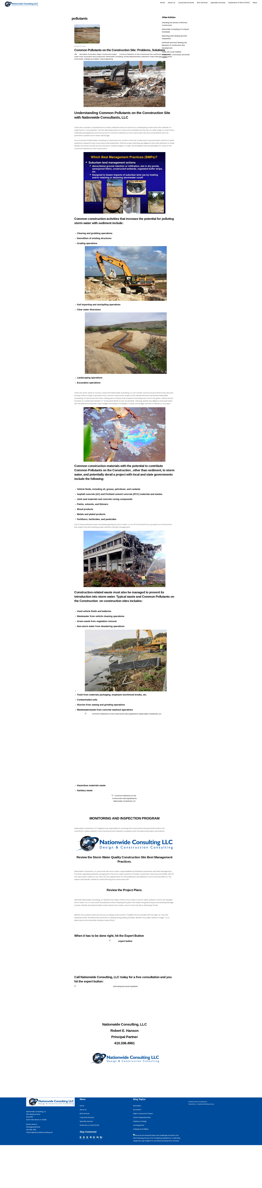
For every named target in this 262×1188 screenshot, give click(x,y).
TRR (75, 54)
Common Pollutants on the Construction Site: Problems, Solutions (119, 50)
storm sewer (167, 57)
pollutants (145, 57)
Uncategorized (138, 1125)
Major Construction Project (107, 54)
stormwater (78, 59)
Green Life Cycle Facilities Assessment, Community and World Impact (175, 54)
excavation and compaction (94, 57)
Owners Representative (132, 57)
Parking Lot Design (140, 1121)
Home (162, 2)
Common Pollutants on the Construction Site (136, 54)
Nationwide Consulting (114, 57)
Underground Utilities (140, 1129)
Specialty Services (218, 2)
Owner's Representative (142, 1117)
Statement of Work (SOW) (239, 2)
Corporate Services (186, 2)
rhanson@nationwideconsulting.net (39, 1132)
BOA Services (202, 2)
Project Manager (156, 57)
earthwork (157, 54)
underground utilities (91, 59)
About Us (171, 2)
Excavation (92, 54)
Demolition (84, 54)
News (255, 2)
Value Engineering (106, 59)
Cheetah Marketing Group (205, 1104)
